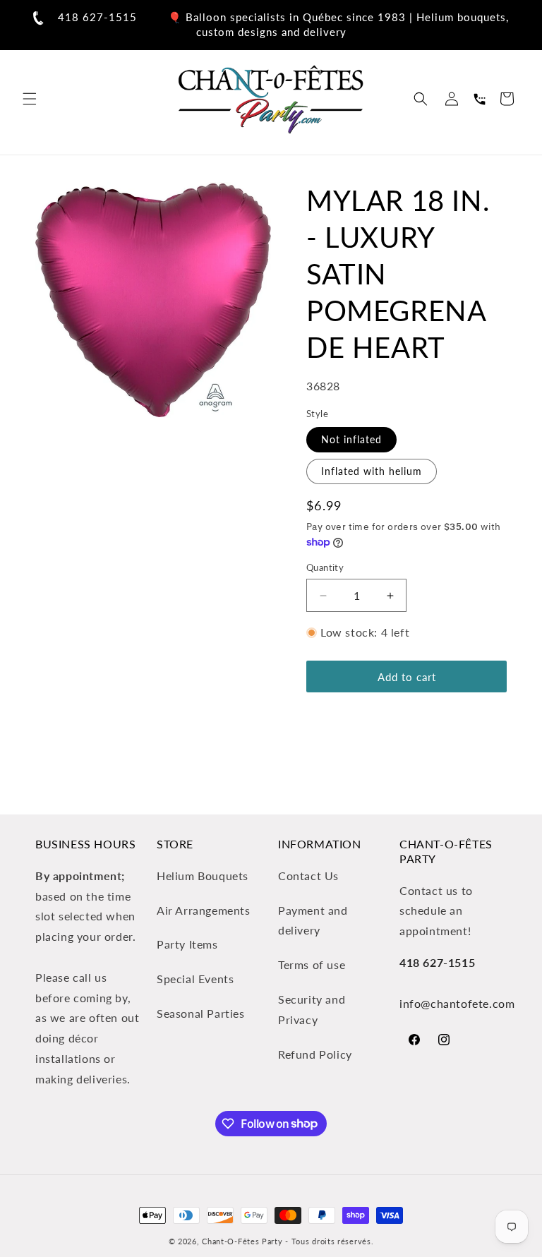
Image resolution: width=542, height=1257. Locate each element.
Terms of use (311, 964)
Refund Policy (315, 1054)
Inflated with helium (371, 471)
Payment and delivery (313, 920)
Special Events (195, 978)
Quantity (325, 567)
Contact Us (308, 875)
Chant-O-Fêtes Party (242, 1241)
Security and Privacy (311, 1009)
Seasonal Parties (201, 1013)
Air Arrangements (204, 910)
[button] (29, 98)
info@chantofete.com (456, 1003)
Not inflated (351, 439)
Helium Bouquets (202, 875)
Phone (479, 99)
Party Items (187, 944)
